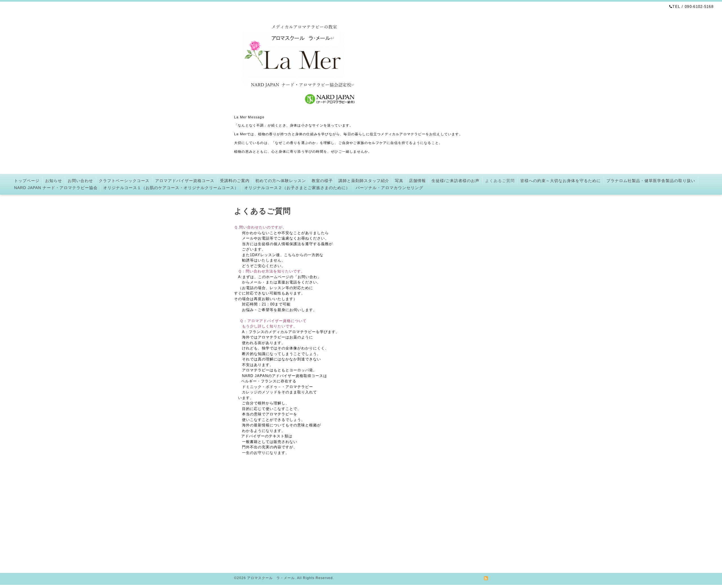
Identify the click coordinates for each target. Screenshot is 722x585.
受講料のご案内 (235, 180)
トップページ (26, 180)
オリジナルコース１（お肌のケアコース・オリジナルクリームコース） (171, 187)
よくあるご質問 (500, 180)
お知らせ (53, 180)
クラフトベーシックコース (124, 180)
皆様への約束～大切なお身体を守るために (560, 180)
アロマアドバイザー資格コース (184, 180)
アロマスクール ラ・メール (271, 578)
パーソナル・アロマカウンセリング (389, 187)
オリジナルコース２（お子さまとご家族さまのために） (297, 187)
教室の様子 (322, 180)
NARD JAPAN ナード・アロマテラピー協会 (56, 187)
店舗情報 (417, 180)
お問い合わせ (80, 180)
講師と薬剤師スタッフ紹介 (363, 180)
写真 (399, 180)
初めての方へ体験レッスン (280, 180)
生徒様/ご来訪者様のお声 (455, 180)
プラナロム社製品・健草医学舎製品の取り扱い (650, 180)
